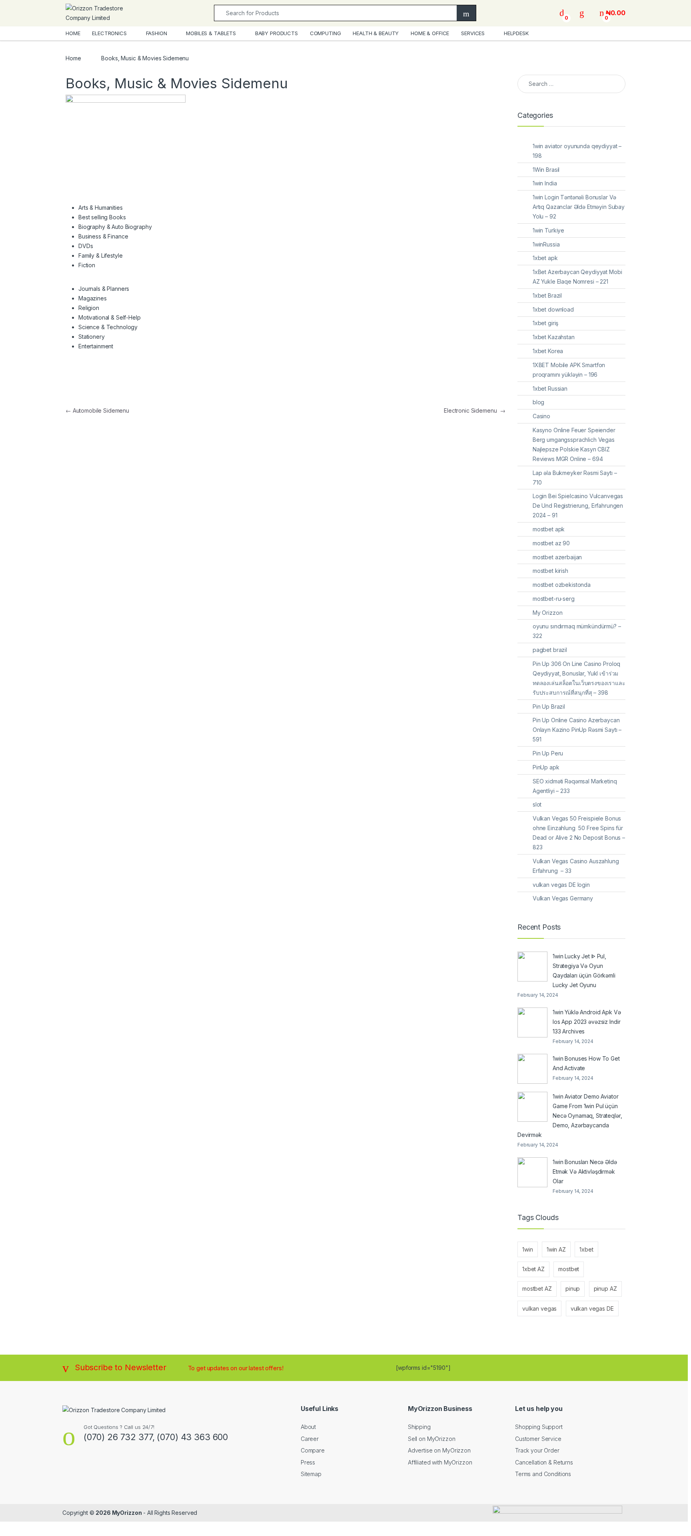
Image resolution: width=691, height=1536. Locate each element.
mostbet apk (549, 529)
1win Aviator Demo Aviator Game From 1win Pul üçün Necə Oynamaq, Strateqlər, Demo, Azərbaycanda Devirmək (569, 1115)
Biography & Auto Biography (115, 226)
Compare (313, 1450)
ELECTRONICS (109, 33)
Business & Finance (103, 236)
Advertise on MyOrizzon (439, 1450)
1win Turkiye (548, 230)
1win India (545, 183)
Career (310, 1438)
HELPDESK (516, 33)
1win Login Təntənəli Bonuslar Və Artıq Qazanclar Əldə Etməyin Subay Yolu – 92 (579, 207)
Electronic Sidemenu (474, 410)
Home (73, 58)
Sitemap (311, 1473)
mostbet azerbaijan (557, 557)
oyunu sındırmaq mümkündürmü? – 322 (577, 631)
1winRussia (546, 244)
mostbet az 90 (551, 543)
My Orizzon (548, 612)
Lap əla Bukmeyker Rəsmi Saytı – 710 (575, 477)
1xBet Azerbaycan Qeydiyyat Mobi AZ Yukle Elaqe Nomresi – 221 (577, 276)
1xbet (586, 1249)
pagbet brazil (550, 649)
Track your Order (537, 1450)
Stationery (91, 336)
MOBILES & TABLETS (211, 33)
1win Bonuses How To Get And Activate (586, 1063)
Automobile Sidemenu (97, 410)
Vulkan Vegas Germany (563, 898)
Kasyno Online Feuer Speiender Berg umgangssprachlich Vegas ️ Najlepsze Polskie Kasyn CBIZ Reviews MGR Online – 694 (574, 444)
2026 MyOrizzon (119, 1512)
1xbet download (553, 309)
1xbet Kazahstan (554, 337)
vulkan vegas (539, 1308)
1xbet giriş (545, 323)
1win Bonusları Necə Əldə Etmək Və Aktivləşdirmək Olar (585, 1171)
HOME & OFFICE (430, 33)
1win (527, 1249)
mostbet (568, 1269)
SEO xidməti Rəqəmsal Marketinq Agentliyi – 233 (575, 786)
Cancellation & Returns (544, 1462)
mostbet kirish (550, 570)
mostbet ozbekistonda (562, 584)
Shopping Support (539, 1426)
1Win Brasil (546, 169)
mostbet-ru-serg (554, 598)
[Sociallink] (65, 1471)
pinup (572, 1288)
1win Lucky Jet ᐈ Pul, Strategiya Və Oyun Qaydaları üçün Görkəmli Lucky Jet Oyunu (584, 970)
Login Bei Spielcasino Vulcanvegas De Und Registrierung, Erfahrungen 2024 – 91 (578, 506)
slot (537, 804)
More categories (95, 387)
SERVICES (473, 33)
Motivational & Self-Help (109, 317)
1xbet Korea (548, 351)
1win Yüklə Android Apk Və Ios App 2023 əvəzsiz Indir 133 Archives (587, 1022)
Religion (88, 307)
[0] (561, 13)
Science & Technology (108, 327)
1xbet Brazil (547, 295)
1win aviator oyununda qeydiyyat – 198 (577, 151)
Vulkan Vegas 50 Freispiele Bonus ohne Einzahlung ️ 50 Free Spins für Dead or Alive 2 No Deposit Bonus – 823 (579, 832)
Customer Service (538, 1438)
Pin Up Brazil (549, 706)
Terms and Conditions (543, 1473)
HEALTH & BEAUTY (376, 33)
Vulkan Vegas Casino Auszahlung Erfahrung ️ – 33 (576, 866)
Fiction (86, 265)
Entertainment (95, 346)
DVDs (85, 245)
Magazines (92, 298)
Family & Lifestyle (100, 255)
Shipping (419, 1426)
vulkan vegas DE (592, 1308)
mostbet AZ (537, 1288)
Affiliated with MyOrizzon (440, 1462)
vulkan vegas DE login (561, 884)
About (308, 1426)
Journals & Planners (103, 288)
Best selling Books (102, 217)
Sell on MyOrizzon (431, 1438)
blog (538, 402)
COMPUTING (325, 33)
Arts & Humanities (100, 207)
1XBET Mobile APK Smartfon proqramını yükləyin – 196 (569, 370)
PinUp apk (546, 767)
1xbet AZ (533, 1269)
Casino (541, 416)
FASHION (156, 33)
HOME (73, 33)
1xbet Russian (550, 388)
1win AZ (556, 1249)
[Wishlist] (581, 13)
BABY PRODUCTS (276, 33)
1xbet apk (545, 257)
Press (308, 1462)
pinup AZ (605, 1288)
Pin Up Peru (548, 753)
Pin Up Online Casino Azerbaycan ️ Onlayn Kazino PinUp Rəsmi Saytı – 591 (577, 730)
